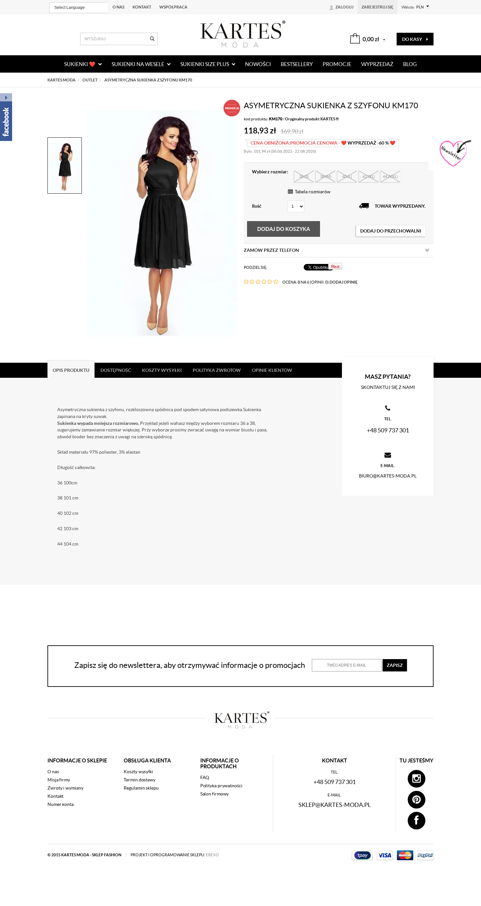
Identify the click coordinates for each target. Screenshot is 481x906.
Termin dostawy (139, 779)
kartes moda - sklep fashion (91, 855)
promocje (337, 64)
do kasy (412, 39)
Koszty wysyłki (138, 771)
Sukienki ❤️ (80, 64)
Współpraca (173, 7)
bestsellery (297, 64)
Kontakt (142, 7)
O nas (118, 7)
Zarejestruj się (377, 7)
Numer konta (60, 804)
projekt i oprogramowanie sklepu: (175, 855)
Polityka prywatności (221, 785)
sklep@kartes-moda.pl (334, 804)
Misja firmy (58, 779)
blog (410, 64)
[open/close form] (455, 153)
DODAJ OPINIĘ (344, 282)
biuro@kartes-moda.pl (388, 476)
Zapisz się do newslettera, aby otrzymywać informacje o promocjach (189, 665)
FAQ (204, 777)
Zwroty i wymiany (65, 788)
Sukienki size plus (205, 64)
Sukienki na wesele (138, 64)
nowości (258, 64)
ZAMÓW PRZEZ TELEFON (271, 250)
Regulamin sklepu (141, 788)
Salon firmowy (214, 793)
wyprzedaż (377, 64)
